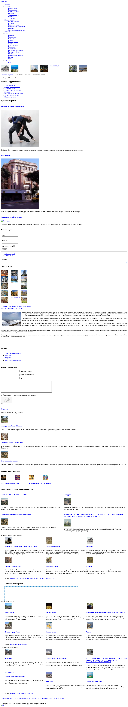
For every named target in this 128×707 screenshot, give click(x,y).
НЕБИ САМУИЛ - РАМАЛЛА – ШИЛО (14, 495)
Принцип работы (13, 52)
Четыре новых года (35, 483)
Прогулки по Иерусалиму (9, 461)
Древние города (13, 15)
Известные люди (13, 11)
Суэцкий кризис (51, 632)
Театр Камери (5, 155)
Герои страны (12, 10)
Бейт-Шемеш (9, 612)
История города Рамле (12, 632)
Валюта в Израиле (52, 566)
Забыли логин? (9, 255)
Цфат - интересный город (13, 360)
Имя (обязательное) (26, 371)
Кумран (89, 566)
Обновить (4, 404)
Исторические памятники (16, 26)
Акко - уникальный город (13, 353)
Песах (17, 483)
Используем (12, 37)
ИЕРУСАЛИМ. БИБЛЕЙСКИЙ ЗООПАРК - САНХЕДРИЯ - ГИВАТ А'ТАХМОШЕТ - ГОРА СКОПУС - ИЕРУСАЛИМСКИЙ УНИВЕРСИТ (106, 660)
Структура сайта (36, 698)
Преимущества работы (15, 50)
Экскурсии (67, 495)
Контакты (11, 40)
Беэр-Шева (8, 355)
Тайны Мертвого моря (94, 681)
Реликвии (11, 23)
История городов (21, 644)
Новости (7, 60)
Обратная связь (47, 698)
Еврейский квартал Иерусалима (12, 442)
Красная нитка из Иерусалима (11, 217)
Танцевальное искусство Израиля (12, 106)
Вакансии (11, 35)
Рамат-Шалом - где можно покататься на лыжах (16, 306)
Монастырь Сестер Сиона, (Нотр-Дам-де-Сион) (21, 546)
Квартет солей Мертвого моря (15, 676)
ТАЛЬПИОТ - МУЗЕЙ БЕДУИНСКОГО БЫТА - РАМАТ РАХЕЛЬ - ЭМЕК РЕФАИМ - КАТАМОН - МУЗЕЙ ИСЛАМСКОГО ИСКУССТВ (94, 515)
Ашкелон (8, 357)
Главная (7, 5)
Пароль (4, 241)
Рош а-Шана (47, 483)
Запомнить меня (7, 246)
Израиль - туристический (9, 308)
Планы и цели (12, 48)
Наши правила (13, 42)
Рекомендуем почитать (15, 55)
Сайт (6, 33)
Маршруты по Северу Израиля (11, 426)
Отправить (4, 409)
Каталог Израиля (12, 698)
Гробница (89, 546)
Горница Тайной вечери (13, 566)
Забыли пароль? (9, 254)
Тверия (88, 632)
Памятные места (13, 21)
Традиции (11, 18)
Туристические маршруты (16, 30)
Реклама (10, 53)
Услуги (10, 57)
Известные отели (13, 25)
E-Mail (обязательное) (27, 374)
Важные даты (12, 8)
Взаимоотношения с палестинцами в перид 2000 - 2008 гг (105, 612)
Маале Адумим (51, 612)
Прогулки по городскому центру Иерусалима (16, 514)
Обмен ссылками (58, 698)
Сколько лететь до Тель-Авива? (56, 658)
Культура (7, 6)
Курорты (11, 28)
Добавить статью (24, 698)
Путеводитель (8, 20)
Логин (4, 235)
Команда (11, 38)
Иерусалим (49, 681)
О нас (10, 43)
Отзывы (7, 32)
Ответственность (13, 45)
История (11, 13)
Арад (6, 359)
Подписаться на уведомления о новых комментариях (20, 395)
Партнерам (11, 47)
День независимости (8, 483)
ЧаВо (10, 59)
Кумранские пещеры (53, 546)
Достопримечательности (29, 578)
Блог (9, 62)
